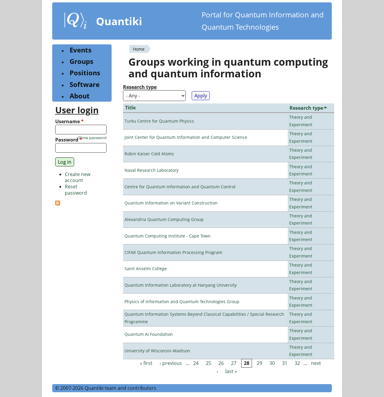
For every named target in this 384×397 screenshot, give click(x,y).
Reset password (76, 189)
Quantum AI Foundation (148, 334)
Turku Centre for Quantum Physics (159, 121)
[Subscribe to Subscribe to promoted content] (57, 203)
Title (130, 107)
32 (297, 363)
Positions (85, 72)
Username (69, 121)
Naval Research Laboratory (151, 170)
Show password (92, 137)
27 (233, 363)
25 (208, 363)
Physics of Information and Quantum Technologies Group (181, 301)
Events (81, 50)
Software (85, 84)
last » (231, 371)
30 (272, 363)
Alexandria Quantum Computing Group (164, 219)
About (80, 95)
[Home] (75, 21)
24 (196, 363)
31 (284, 363)
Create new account (77, 177)
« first (146, 363)
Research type (140, 87)
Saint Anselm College (145, 268)
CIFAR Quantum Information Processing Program (173, 252)
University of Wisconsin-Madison (157, 351)
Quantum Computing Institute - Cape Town (167, 236)
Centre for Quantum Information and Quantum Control (180, 187)
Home (139, 49)
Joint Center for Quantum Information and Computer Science (185, 137)
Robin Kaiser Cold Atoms (149, 154)
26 (221, 363)
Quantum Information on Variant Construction (171, 203)
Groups (81, 61)
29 (259, 363)
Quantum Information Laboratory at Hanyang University (180, 285)
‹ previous (171, 363)
